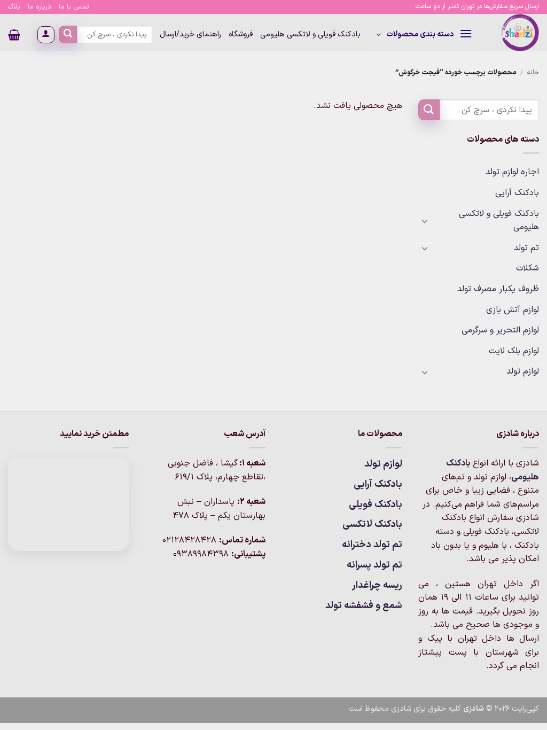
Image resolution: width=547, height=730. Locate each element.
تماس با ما (74, 7)
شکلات (527, 268)
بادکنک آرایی (517, 193)
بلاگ (14, 7)
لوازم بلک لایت (514, 351)
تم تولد (526, 248)
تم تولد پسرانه (374, 565)
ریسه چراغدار (377, 585)
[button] (424, 35)
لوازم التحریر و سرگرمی (500, 330)
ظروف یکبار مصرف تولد (498, 289)
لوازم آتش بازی (512, 310)
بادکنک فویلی (375, 505)
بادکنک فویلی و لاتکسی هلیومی (310, 34)
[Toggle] (424, 220)
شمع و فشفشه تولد (363, 606)
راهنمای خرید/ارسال (190, 34)
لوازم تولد (522, 371)
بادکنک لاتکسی (372, 524)
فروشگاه (241, 34)
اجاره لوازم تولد (512, 172)
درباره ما (39, 7)
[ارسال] (68, 35)
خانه (533, 72)
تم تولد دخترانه (372, 545)
